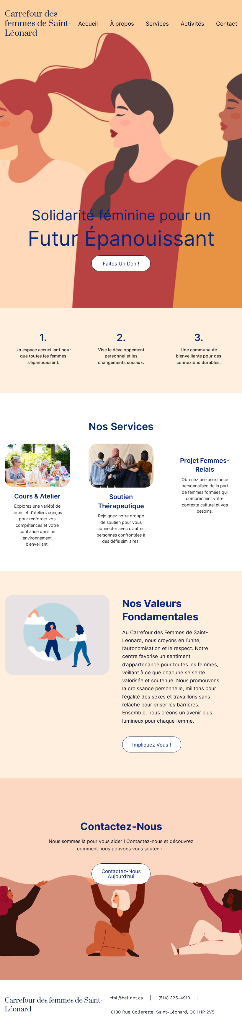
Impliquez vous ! (151, 745)
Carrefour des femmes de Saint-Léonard (38, 24)
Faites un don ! (121, 263)
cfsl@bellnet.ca (126, 998)
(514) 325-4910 (174, 998)
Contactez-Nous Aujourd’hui (121, 873)
